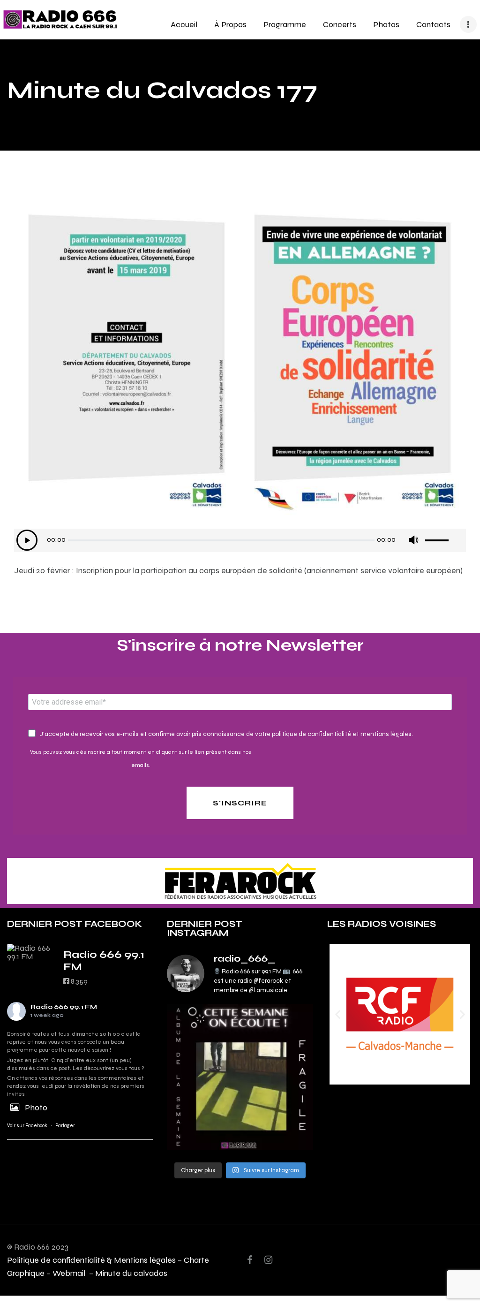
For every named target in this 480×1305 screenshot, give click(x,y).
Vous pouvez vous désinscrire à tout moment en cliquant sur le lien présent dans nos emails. (140, 758)
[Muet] (413, 540)
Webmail (69, 1273)
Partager (65, 1126)
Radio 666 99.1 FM (63, 1007)
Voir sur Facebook (27, 1126)
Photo (36, 1107)
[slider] (444, 537)
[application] (240, 540)
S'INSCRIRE (240, 802)
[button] (338, 1014)
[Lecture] (27, 540)
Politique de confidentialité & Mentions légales (91, 1260)
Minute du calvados (131, 1273)
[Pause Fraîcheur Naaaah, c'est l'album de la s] (240, 1077)
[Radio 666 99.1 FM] (30, 952)
